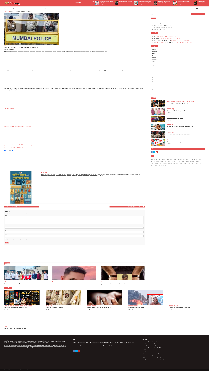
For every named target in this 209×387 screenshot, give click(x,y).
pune (160, 163)
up (200, 163)
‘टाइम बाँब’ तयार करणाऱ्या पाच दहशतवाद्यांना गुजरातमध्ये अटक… (151, 351)
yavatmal (166, 165)
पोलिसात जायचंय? (154, 80)
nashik (187, 161)
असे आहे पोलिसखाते (154, 51)
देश (9, 8)
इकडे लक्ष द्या (153, 53)
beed (156, 159)
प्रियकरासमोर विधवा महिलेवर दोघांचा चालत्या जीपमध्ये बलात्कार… (183, 42)
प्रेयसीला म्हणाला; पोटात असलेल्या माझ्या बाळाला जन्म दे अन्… (62, 283)
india (202, 159)
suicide (193, 163)
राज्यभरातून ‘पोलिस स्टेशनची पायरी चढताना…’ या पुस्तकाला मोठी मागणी (189, 2)
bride (168, 159)
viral (155, 165)
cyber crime (179, 159)
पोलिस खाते (153, 78)
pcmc (200, 161)
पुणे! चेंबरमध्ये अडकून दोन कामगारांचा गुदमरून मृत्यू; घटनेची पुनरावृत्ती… (152, 358)
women (162, 165)
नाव (6, 226)
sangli (177, 163)
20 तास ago (163, 4)
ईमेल (6, 230)
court (171, 159)
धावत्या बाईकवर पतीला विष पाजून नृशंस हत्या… (149, 356)
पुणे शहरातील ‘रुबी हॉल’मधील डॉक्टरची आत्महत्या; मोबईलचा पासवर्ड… (166, 36)
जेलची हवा (153, 65)
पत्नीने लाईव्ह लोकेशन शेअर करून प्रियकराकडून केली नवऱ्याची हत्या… (151, 353)
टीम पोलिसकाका (12, 49)
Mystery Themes (28, 369)
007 (152, 42)
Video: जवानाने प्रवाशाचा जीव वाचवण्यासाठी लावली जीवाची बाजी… (15, 328)
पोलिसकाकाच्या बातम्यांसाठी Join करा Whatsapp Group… (14, 148)
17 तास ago (203, 4)
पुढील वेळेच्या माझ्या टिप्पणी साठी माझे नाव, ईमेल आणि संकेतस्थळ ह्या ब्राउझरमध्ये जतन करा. (17, 240)
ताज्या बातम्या (153, 67)
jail (154, 161)
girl (190, 159)
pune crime (164, 163)
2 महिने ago (183, 4)
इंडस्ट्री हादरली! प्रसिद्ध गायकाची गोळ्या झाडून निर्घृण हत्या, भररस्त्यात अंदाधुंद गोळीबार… (129, 2)
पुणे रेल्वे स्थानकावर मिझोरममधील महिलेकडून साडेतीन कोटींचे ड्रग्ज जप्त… (161, 21)
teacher (197, 163)
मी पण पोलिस (153, 86)
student (189, 163)
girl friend (193, 159)
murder (179, 161)
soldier (185, 163)
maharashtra (170, 161)
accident (152, 159)
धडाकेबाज (34, 8)
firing (187, 159)
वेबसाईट (6, 234)
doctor (184, 159)
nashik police (192, 161)
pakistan (196, 161)
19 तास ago (104, 4)
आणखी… (49, 8)
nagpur (183, 161)
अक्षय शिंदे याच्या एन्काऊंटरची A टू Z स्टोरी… (160, 42)
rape (174, 163)
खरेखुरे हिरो (153, 61)
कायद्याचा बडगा (154, 57)
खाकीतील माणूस (28, 8)
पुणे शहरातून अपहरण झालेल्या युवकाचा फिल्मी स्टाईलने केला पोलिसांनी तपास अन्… (18, 145)
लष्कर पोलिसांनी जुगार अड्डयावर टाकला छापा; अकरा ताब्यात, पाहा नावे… (170, 38)
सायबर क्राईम (21, 8)
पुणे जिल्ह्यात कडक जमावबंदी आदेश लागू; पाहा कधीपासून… (55, 307)
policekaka (156, 163)
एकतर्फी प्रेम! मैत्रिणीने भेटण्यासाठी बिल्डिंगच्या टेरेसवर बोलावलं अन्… (180, 307)
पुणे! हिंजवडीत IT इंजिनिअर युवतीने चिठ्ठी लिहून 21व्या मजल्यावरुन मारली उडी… (99, 307)
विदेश (16, 8)
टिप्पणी (6, 215)
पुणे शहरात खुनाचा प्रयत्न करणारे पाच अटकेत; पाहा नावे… (13, 206)
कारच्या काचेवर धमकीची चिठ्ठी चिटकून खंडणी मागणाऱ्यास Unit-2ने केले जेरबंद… (17, 127)
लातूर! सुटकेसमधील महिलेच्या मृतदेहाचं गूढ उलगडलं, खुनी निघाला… (180, 40)
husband (198, 159)
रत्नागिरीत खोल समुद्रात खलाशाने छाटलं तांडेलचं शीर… (136, 307)
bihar (160, 159)
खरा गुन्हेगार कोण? (154, 59)
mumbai (16, 169)
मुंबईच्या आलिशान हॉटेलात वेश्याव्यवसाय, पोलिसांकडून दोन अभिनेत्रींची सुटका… (148, 2)
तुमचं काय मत (154, 69)
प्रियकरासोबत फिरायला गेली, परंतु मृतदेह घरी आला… (109, 2)
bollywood (164, 159)
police (19, 169)
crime (14, 169)
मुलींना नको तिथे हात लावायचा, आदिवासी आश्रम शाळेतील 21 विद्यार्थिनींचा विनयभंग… (153, 360)
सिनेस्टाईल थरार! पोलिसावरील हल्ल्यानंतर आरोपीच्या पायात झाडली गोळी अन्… (113, 283)
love (165, 161)
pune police (170, 163)
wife (158, 165)
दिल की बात (153, 71)
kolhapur (161, 161)
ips (151, 161)
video (152, 165)
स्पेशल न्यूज (44, 8)
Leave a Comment (8, 169)
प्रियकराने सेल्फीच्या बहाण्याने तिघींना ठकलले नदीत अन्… (135, 206)
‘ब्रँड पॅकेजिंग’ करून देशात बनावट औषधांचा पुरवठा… (167, 2)
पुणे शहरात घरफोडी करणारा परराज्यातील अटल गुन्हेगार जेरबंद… (14, 283)
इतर (5, 45)
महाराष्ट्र (12, 8)
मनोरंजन (39, 8)
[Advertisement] (74, 61)
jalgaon (157, 161)
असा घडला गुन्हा (154, 49)
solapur (181, 163)
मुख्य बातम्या (153, 88)
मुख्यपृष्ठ (5, 8)
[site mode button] (197, 8)
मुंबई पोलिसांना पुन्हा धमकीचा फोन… (10, 108)
